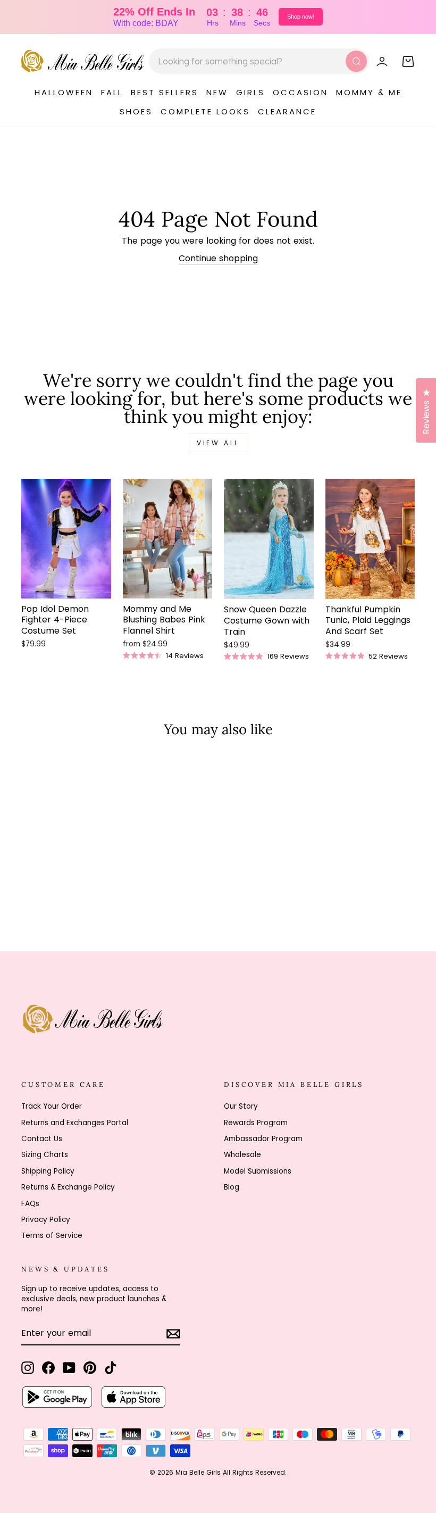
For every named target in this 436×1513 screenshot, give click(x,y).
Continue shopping (218, 258)
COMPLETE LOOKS (205, 111)
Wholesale (242, 1155)
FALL (112, 92)
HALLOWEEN (64, 92)
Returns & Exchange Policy (68, 1187)
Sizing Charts (44, 1155)
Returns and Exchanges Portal (74, 1123)
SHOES (136, 111)
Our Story (241, 1106)
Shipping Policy (47, 1171)
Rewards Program (256, 1123)
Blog (231, 1187)
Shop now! (300, 16)
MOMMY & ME (369, 92)
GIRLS (250, 92)
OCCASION (300, 92)
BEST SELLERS (164, 92)
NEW (217, 92)
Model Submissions (257, 1171)
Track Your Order (51, 1106)
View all (218, 442)
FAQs (30, 1204)
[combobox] (259, 61)
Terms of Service (51, 1236)
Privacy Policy (45, 1220)
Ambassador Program (263, 1139)
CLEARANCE (287, 111)
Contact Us (41, 1139)
